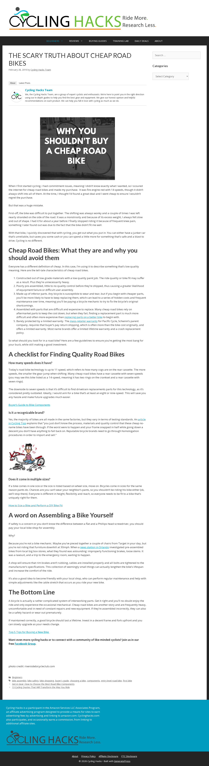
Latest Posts (24, 83)
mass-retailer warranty (84, 321)
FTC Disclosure (129, 756)
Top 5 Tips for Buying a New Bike (29, 632)
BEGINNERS (52, 40)
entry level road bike (111, 680)
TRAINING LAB (121, 40)
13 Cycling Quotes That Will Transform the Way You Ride (41, 687)
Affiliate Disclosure (108, 756)
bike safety (33, 680)
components (93, 680)
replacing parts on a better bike (83, 317)
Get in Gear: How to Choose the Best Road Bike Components (43, 684)
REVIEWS (74, 40)
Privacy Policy (88, 756)
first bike (127, 680)
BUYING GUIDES (98, 40)
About (12, 83)
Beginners (17, 677)
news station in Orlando (94, 547)
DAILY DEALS (142, 40)
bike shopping (47, 680)
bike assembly (19, 680)
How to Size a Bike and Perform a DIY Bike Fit (36, 505)
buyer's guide (62, 680)
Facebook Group (25, 644)
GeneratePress (122, 761)
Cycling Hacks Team (38, 90)
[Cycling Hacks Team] (16, 101)
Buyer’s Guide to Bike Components (29, 405)
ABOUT (159, 40)
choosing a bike (78, 680)
